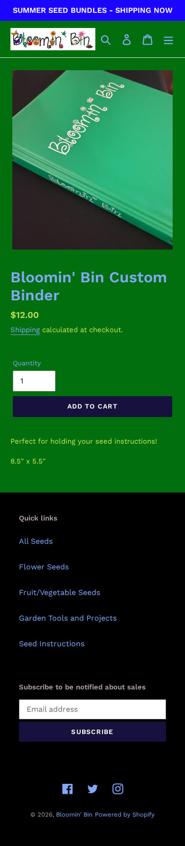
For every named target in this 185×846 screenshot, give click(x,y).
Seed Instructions (51, 643)
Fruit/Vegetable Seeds (59, 592)
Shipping (25, 329)
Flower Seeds (44, 566)
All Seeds (36, 541)
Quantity (27, 363)
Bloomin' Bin (74, 814)
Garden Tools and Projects (68, 618)
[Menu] (168, 39)
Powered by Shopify (125, 814)
